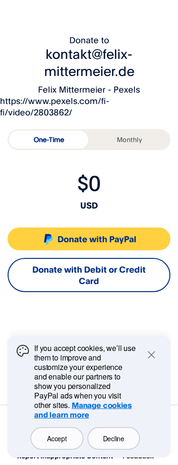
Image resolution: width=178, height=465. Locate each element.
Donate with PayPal (96, 239)
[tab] (48, 140)
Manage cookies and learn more (83, 409)
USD (89, 205)
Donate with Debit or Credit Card (89, 275)
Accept (56, 438)
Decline (113, 438)
